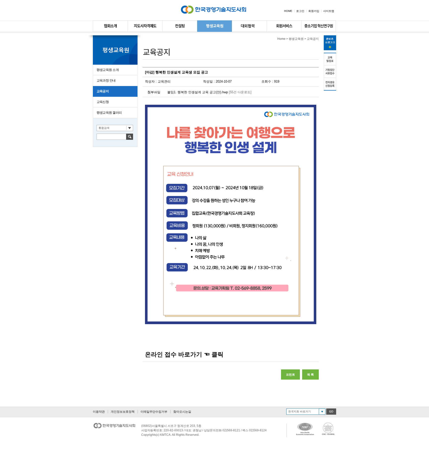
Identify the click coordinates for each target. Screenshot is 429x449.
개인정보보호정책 (123, 411)
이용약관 (99, 411)
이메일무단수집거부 (154, 411)
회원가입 (313, 10)
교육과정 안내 (106, 80)
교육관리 (164, 81)
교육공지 (103, 91)
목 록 (310, 374)
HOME (288, 10)
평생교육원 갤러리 (109, 112)
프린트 (290, 374)
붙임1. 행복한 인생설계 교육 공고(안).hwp (197, 92)
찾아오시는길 (182, 411)
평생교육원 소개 (108, 70)
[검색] (129, 136)
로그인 (300, 10)
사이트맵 (328, 10)
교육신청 (103, 102)
